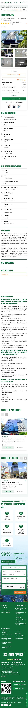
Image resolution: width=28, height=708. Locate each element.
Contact (3, 702)
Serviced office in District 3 (21, 616)
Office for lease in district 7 (7, 643)
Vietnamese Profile (19, 684)
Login (20, 2)
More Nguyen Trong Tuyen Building (11, 482)
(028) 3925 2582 (9, 670)
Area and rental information (15, 10)
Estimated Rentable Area (13, 74)
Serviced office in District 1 (21, 609)
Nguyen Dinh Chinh (11, 18)
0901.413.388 (16, 674)
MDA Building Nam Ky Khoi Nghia (13, 439)
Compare (18, 633)
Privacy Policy (9, 702)
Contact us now (7, 562)
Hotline (13, 95)
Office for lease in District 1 (7, 631)
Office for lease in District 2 (7, 635)
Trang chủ (1, 6)
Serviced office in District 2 (21, 613)
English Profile (19, 688)
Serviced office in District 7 (21, 620)
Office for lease (8, 6)
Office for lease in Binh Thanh (7, 646)
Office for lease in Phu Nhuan (8, 7)
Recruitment (19, 638)
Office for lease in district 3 (7, 639)
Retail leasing (6, 612)
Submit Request (19, 592)
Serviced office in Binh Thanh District (21, 624)
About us (18, 631)
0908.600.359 (8, 674)
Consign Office (20, 635)
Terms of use (17, 702)
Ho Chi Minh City (7, 20)
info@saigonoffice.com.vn (11, 672)
